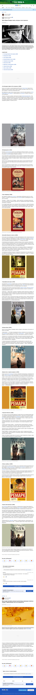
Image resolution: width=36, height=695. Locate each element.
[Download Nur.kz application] (18, 2)
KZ (31, 5)
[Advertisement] (18, 78)
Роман (24, 284)
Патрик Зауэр (24, 88)
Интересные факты (18, 7)
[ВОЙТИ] (33, 5)
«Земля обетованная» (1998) (8, 69)
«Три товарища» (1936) (7, 57)
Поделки (30, 7)
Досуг (3, 7)
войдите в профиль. (28, 569)
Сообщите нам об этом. (15, 554)
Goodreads (22, 93)
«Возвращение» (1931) (7, 55)
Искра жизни (21, 333)
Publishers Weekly (23, 287)
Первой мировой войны (26, 96)
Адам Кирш (11, 520)
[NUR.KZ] (18, 5)
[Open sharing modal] (22, 681)
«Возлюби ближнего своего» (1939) (9, 59)
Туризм (27, 7)
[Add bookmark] (32, 681)
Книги (7, 7)
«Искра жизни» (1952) (6, 62)
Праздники (23, 7)
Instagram (30, 684)
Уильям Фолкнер (8, 151)
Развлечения (12, 7)
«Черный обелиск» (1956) (7, 66)
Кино (9, 7)
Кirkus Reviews (13, 196)
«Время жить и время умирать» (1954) (9, 64)
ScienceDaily (28, 628)
